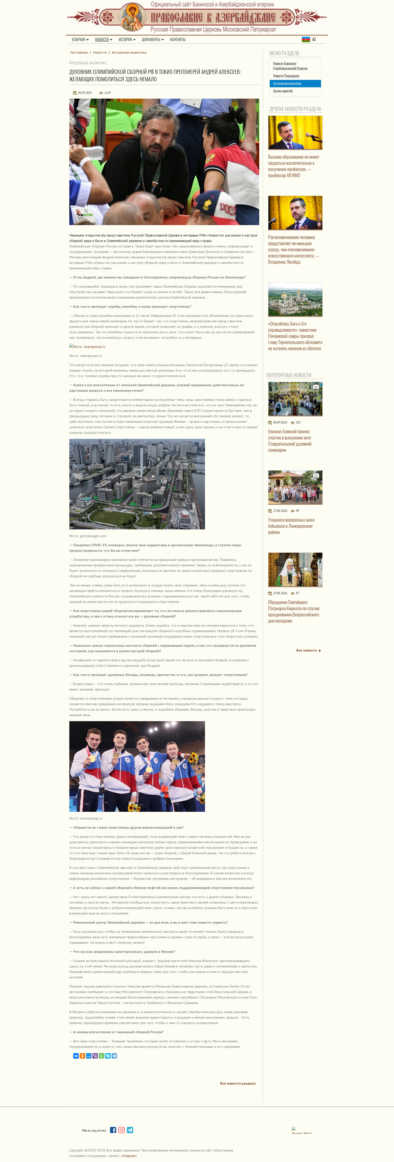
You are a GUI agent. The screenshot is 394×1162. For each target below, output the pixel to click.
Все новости (306, 650)
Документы (151, 39)
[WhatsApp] (101, 1056)
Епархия (78, 39)
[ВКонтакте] (76, 1056)
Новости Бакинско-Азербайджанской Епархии (290, 66)
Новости (102, 39)
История (125, 39)
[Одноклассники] (82, 1056)
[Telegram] (114, 1056)
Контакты (178, 39)
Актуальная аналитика (129, 52)
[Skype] (108, 1056)
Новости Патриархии (286, 76)
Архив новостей (283, 91)
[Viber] (95, 1056)
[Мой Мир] (88, 1056)
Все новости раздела (238, 1083)
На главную (79, 52)
